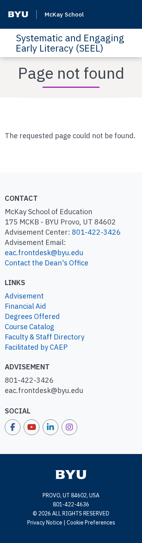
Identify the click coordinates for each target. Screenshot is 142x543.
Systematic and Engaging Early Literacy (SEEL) (70, 43)
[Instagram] (69, 427)
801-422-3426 (96, 232)
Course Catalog (29, 326)
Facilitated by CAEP (36, 347)
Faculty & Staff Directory (44, 336)
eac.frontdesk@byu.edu (44, 252)
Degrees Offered (32, 316)
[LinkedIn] (50, 427)
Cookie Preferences (91, 522)
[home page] (71, 474)
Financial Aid (25, 306)
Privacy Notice (44, 522)
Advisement (24, 295)
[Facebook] (13, 427)
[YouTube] (31, 427)
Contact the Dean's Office (46, 262)
